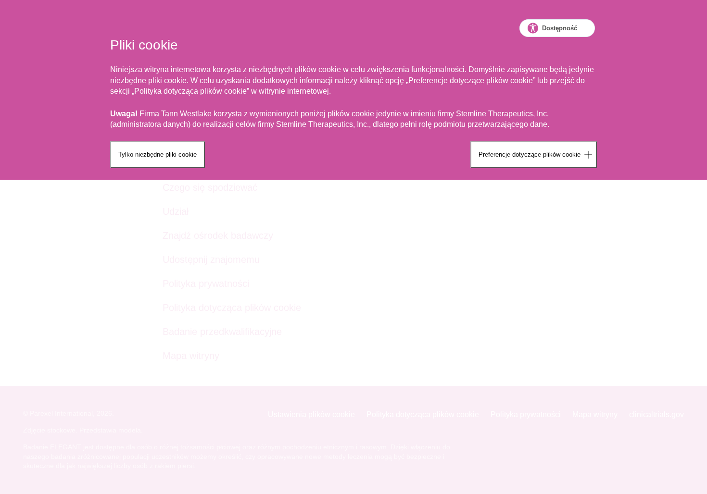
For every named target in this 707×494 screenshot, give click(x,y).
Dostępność (559, 28)
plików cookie (223, 91)
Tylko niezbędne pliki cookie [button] (157, 154)
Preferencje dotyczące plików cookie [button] (530, 154)
